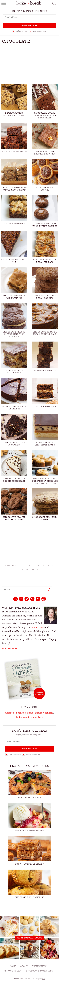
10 (22, 570)
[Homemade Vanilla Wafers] (29, 926)
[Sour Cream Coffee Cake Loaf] (9, 948)
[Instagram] (38, 599)
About (24, 966)
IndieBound (22, 717)
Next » (35, 570)
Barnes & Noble (24, 712)
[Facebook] (21, 599)
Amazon (9, 712)
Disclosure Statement (39, 971)
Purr (43, 979)
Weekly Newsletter (40, 31)
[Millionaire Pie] (9, 926)
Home (13, 966)
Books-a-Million (44, 712)
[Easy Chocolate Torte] (29, 948)
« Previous (10, 565)
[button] (19, 31)
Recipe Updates (21, 31)
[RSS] (15, 599)
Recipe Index (39, 966)
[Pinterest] (32, 599)
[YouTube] (43, 599)
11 (27, 570)
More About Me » (10, 648)
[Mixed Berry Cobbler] (49, 948)
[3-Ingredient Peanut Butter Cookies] (49, 926)
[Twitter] (26, 599)
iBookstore (37, 717)
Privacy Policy (13, 971)
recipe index (37, 627)
